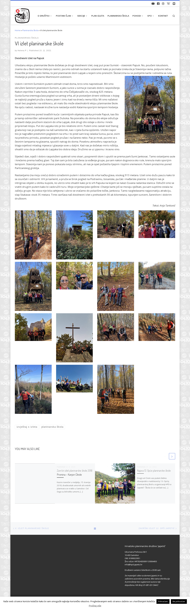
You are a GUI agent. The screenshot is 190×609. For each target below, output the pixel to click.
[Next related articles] (172, 456)
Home (17, 30)
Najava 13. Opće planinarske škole (154, 470)
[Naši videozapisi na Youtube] (153, 3)
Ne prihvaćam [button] (179, 601)
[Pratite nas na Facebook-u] (158, 3)
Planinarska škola (30, 30)
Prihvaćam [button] (163, 601)
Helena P (22, 50)
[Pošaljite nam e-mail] (174, 3)
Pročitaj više (95, 605)
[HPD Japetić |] (22, 15)
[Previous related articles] (165, 456)
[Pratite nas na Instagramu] (163, 3)
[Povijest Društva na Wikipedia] (168, 3)
